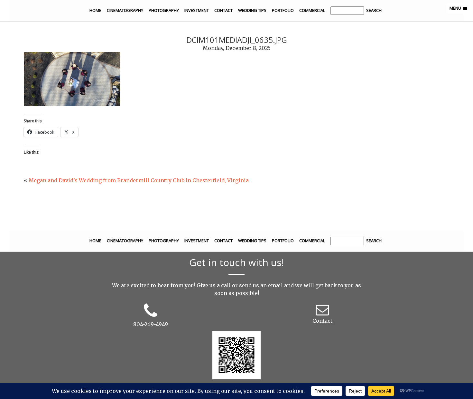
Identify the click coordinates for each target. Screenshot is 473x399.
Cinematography (125, 10)
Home (95, 10)
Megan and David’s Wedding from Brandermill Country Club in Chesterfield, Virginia (139, 180)
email (275, 285)
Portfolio (283, 10)
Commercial (312, 10)
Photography (164, 10)
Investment (196, 10)
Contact (223, 10)
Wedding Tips (252, 10)
